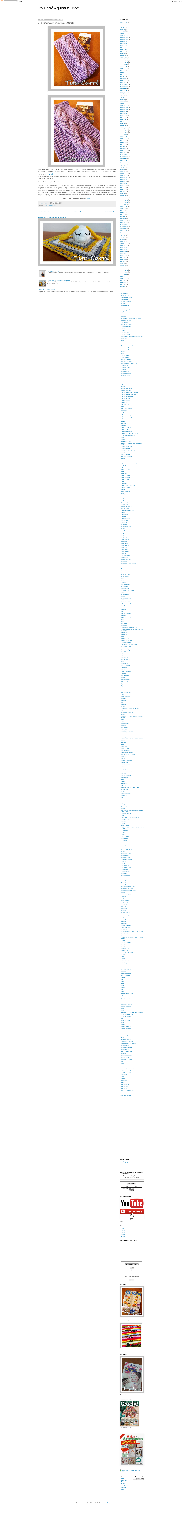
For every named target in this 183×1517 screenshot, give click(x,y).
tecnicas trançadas (126, 1028)
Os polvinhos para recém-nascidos (130, 817)
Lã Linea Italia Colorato (127, 712)
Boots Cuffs (124, 377)
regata (122, 935)
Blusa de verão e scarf (127, 346)
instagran (123, 704)
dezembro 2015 (124, 107)
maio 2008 (122, 284)
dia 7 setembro (125, 534)
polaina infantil (125, 855)
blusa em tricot (125, 350)
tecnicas (123, 1022)
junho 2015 (123, 119)
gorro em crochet (125, 665)
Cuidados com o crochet (127, 510)
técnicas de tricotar (126, 1026)
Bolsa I (123, 1234)
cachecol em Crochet (126, 388)
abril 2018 (122, 53)
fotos (122, 636)
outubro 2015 (123, 111)
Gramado (123, 673)
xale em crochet (125, 1084)
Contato (123, 1484)
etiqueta (123, 605)
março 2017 (123, 78)
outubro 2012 (123, 181)
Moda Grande (124, 789)
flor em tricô (124, 634)
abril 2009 (122, 263)
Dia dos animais (125, 555)
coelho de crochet (125, 466)
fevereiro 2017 (123, 80)
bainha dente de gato (126, 326)
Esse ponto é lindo (126, 598)
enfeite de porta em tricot (127, 590)
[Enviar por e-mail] (54, 203)
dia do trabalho (125, 551)
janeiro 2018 (123, 59)
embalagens (124, 586)
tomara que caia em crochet (128, 1043)
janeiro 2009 (123, 269)
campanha (124, 412)
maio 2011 (122, 214)
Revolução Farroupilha (127, 952)
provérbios (124, 908)
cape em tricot (124, 420)
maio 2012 (122, 191)
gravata (123, 677)
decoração (124, 524)
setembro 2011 (123, 206)
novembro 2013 (124, 156)
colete (122, 471)
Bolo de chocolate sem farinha (129, 363)
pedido (123, 834)
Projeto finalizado (125, 900)
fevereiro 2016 (123, 103)
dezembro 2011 (124, 201)
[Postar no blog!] (56, 203)
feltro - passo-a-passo (126, 617)
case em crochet (125, 448)
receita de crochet (125, 920)
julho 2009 (122, 257)
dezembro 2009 (124, 247)
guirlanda (123, 685)
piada (122, 842)
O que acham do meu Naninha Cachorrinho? (52, 217)
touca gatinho (124, 1053)
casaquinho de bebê (126, 446)
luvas (122, 735)
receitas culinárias (126, 925)
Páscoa (123, 823)
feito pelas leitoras (126, 613)
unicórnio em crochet (126, 1071)
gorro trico (123, 669)
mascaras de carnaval (127, 752)
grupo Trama (124, 681)
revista (123, 946)
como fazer (124, 483)
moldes (123, 791)
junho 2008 (123, 282)
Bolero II (123, 1232)
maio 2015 (122, 121)
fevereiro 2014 (123, 150)
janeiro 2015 (123, 129)
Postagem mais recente (44, 211)
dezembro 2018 (124, 37)
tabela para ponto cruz (127, 1014)
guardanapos (124, 683)
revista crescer (125, 948)
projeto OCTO (124, 902)
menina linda (124, 770)
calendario (124, 410)
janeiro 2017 (123, 82)
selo (122, 989)
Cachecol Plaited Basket (127, 396)
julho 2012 (122, 187)
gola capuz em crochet (127, 654)
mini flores (123, 785)
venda (122, 1076)
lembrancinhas (125, 723)
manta (122, 744)
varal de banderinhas (126, 1073)
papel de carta (125, 819)
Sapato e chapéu (125, 975)
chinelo (123, 458)
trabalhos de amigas (126, 1055)
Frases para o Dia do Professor (129, 644)
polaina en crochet (126, 853)
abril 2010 (122, 240)
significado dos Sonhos (127, 995)
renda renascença (126, 942)
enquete (123, 592)
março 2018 (123, 55)
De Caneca (124, 522)
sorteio (123, 1003)
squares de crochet (126, 1006)
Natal (122, 801)
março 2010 (123, 241)
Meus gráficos (124, 777)
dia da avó (124, 536)
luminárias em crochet (127, 731)
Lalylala (123, 714)
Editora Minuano (125, 584)
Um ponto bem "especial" (127, 1069)
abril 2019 (122, 30)
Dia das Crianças (125, 539)
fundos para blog (125, 650)
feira (122, 611)
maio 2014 (122, 144)
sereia (122, 991)
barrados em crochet (126, 334)
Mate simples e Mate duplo (128, 754)
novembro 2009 (124, 249)
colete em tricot (125, 479)
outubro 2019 (123, 24)
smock (122, 1001)
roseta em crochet (125, 960)
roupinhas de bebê (126, 969)
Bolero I (123, 1230)
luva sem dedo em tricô (127, 733)
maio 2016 (122, 98)
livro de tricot (124, 727)
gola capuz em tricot (126, 656)
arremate (123, 316)
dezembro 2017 (124, 61)
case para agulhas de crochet (128, 450)
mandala (123, 742)
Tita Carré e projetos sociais (128, 1038)
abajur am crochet (125, 295)
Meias (122, 766)
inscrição (123, 702)
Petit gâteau (124, 840)
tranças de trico (125, 1057)
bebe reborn (124, 338)
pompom (123, 861)
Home (122, 1478)
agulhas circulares (126, 301)
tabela (122, 1010)
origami (123, 815)
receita (123, 918)
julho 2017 (122, 70)
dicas (122, 565)
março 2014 (123, 148)
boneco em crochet (126, 373)
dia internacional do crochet (128, 563)
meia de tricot (124, 762)
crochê (123, 495)
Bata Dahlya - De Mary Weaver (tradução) (132, 336)
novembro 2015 (124, 109)
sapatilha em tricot (126, 973)
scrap (122, 985)
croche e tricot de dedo (127, 497)
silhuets (123, 997)
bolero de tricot (125, 357)
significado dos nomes (127, 993)
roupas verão (124, 968)
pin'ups (123, 844)
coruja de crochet (125, 491)
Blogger (109, 1503)
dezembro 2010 (124, 224)
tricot (122, 1063)
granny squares (125, 675)
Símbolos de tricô (125, 999)
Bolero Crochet (125, 355)
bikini (122, 340)
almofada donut (125, 305)
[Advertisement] (132, 1127)
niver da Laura (125, 805)
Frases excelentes (126, 642)
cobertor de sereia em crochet (129, 464)
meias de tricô (124, 768)
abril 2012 (122, 193)
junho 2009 (123, 259)
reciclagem (124, 929)
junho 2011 (123, 212)
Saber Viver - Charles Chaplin (47, 289)
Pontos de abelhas (126, 877)
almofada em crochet (126, 307)
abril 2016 (122, 100)
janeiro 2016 (123, 105)
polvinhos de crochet (126, 859)
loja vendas (53, 205)
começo (123, 481)
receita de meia (125, 921)
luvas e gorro (124, 737)
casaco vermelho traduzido (128, 435)
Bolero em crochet (126, 359)
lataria (122, 719)
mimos (123, 781)
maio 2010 (122, 238)
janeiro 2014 (123, 152)
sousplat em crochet (126, 1004)
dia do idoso (124, 549)
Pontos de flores (125, 883)
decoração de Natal (126, 526)
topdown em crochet (126, 1047)
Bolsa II (123, 1236)
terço (122, 1030)
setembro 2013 (124, 160)
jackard (123, 706)
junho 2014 (123, 142)
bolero (122, 353)
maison (123, 740)
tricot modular (124, 1065)
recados (123, 914)
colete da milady (125, 475)
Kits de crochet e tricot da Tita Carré (130, 708)
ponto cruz (124, 873)
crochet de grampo (126, 501)
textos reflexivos (125, 1036)
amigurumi (124, 311)
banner (123, 328)
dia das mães (124, 541)
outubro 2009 (123, 251)
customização (124, 520)
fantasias (123, 609)
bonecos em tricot (125, 375)
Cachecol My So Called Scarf (128, 394)
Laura (122, 721)
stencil (122, 1008)
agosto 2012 (123, 185)
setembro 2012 (124, 183)
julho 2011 (122, 210)
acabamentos (124, 299)
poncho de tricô (125, 865)
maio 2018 (122, 51)
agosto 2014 (123, 138)
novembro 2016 (124, 86)
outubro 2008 (123, 275)
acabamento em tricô (126, 297)
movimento (124, 795)
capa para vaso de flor (127, 418)
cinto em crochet (125, 460)
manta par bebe (125, 748)
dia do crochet (124, 547)
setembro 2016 (124, 90)
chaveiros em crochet (126, 456)
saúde (122, 981)
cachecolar (124, 402)
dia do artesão (125, 545)
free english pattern (126, 648)
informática (124, 700)
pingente (123, 848)
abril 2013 (122, 170)
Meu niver (123, 773)
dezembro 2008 (124, 271)
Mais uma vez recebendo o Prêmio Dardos (132, 738)
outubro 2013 (123, 158)
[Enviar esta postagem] (51, 203)
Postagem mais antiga (109, 211)
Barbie (123, 330)
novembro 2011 (124, 203)
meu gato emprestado (126, 772)
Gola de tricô (48, 205)
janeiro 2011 (123, 222)
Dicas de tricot (124, 569)
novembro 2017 (124, 63)
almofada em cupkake (127, 309)
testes (122, 1032)
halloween (124, 687)
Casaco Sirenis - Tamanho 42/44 (129, 433)
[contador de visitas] (132, 1268)
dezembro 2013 (124, 154)
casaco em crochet (126, 427)
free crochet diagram (126, 646)
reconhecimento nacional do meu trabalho (132, 931)
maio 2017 (122, 74)
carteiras (123, 425)
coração (123, 489)
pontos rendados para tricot (128, 886)
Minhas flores (124, 783)
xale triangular (125, 1088)
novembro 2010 (124, 226)
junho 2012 (123, 189)
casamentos (124, 439)
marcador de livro (125, 750)
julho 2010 (122, 234)
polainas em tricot (125, 857)
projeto (123, 898)
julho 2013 (122, 164)
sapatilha (123, 971)
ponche (123, 863)
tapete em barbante (126, 1016)
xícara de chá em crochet (127, 1090)
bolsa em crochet (125, 367)
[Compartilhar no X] (58, 203)
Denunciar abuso (125, 1095)
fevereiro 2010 (123, 243)
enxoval (123, 596)
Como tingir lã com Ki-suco (128, 485)
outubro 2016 (123, 88)
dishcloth (123, 573)
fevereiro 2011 (123, 220)
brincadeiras (124, 383)
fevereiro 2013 (123, 173)
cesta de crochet (125, 454)
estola (122, 600)
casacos (123, 437)
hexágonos (124, 691)
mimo (122, 779)
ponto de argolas (125, 875)
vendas (123, 1078)
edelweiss (123, 582)
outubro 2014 (123, 135)
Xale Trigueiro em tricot (53, 271)
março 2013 (123, 171)
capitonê (123, 421)
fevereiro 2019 (123, 33)
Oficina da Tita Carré (126, 813)
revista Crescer (125, 950)
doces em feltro (125, 576)
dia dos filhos (124, 557)
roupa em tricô (125, 964)
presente (123, 896)
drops (122, 580)
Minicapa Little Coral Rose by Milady (130, 787)
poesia (123, 851)
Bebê (122, 1228)
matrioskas (124, 756)
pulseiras (123, 910)
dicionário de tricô (125, 571)
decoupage (124, 530)
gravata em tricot (125, 679)
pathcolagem (124, 830)
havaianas (124, 689)
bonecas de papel (125, 371)
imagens (123, 698)
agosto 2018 (123, 45)
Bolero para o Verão (126, 361)
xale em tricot (124, 1086)
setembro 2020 (124, 22)
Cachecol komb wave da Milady (129, 392)
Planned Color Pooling (127, 850)
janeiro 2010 (123, 245)
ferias (122, 619)
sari (122, 979)
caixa (122, 406)
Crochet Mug (124, 504)
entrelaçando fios (125, 594)
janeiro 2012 (123, 199)
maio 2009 (122, 261)
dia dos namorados (126, 559)
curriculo (123, 516)
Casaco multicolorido (126, 431)
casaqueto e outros (126, 441)
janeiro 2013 (123, 175)
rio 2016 (123, 954)
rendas (123, 944)
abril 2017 (122, 76)
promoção (123, 906)
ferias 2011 (124, 623)
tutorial (123, 1067)
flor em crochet (125, 632)
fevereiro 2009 (123, 267)
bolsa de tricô (124, 365)
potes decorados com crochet (128, 890)
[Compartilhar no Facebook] (60, 203)
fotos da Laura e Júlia (126, 640)
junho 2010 (123, 236)
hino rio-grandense (126, 692)
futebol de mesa (125, 652)
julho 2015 (122, 117)
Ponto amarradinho (126, 871)
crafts (122, 493)
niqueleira (123, 803)
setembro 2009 (124, 253)
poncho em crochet (126, 867)
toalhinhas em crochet (127, 1041)
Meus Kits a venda (124, 1488)
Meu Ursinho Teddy (126, 775)
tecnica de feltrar (125, 1020)
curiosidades (124, 514)
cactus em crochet (125, 404)
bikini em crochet (125, 342)
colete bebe (124, 473)
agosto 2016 (123, 92)
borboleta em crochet (126, 379)
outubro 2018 (123, 41)
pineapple (123, 846)
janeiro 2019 (123, 35)
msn (122, 797)
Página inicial (77, 211)
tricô (122, 1061)
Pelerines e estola (125, 836)
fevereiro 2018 (123, 57)
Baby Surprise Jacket (126, 324)
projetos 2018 (124, 904)
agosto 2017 (123, 68)
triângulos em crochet (126, 1059)
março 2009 (123, 265)
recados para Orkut (126, 916)
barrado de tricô (125, 332)
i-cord (122, 694)
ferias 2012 (124, 625)
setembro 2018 (124, 43)
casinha (123, 452)
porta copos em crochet (127, 888)
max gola (123, 758)
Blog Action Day (125, 344)
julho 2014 (122, 140)
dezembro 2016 (124, 84)
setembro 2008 (124, 276)
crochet (123, 499)
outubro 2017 (123, 65)
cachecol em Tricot (126, 390)
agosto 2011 (123, 208)
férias (122, 621)
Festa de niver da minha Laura (129, 627)
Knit (122, 710)
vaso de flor (124, 1074)
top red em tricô (125, 1045)
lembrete (123, 725)
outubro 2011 (123, 205)
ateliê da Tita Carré (126, 320)
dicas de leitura (125, 567)
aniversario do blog (126, 313)
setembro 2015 (124, 113)
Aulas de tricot (124, 322)
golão (122, 661)
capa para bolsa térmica (127, 416)
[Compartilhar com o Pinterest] (61, 203)
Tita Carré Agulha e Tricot (58, 8)
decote (123, 528)
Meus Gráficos (125, 1485)
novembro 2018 (124, 39)
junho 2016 (123, 96)
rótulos (123, 962)
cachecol (123, 386)
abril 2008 (122, 286)
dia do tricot (124, 553)
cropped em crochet (126, 506)
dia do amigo (124, 543)
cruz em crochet (125, 508)
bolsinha (123, 369)
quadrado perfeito (125, 912)
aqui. (50, 174)
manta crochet (124, 746)
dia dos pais (124, 561)
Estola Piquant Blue (126, 602)
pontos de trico (125, 885)
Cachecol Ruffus (125, 398)
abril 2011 (122, 216)
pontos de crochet (125, 881)
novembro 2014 (124, 133)
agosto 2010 (123, 232)
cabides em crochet (126, 385)
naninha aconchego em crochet (129, 799)
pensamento (124, 838)
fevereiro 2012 (123, 197)
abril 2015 (122, 123)
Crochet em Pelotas (126, 503)
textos (122, 1034)
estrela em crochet (126, 604)
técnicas (123, 1024)
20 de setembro (125, 293)
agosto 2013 (123, 162)
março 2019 (123, 32)
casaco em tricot (125, 429)
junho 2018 (123, 49)
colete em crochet (125, 477)
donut (122, 578)
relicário (123, 940)
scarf (122, 983)
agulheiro (123, 303)
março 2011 (123, 218)
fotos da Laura (125, 638)
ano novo (123, 315)
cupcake (123, 512)
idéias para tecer (125, 696)
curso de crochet (125, 518)
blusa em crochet (125, 348)
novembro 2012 (124, 179)
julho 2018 (122, 47)
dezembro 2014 (124, 131)
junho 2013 (123, 166)
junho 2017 (123, 72)
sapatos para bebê (126, 977)
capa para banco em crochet (128, 414)
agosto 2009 (123, 255)
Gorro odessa (124, 667)
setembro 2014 (124, 136)
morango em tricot (125, 793)
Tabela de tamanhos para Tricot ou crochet (132, 1012)
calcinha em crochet (126, 408)
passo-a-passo (125, 825)
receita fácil (124, 923)
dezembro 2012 (124, 177)
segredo (123, 987)
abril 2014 (122, 146)
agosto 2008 (123, 278)
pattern (123, 832)
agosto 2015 (123, 115)
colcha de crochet (125, 469)
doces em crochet (125, 574)
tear (122, 1018)
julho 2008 (122, 280)
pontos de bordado (126, 879)
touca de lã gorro (125, 1049)
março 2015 (123, 125)
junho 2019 (123, 26)
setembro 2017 (124, 66)
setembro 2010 (124, 230)
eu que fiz (123, 607)
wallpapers (124, 1080)
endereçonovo (125, 588)
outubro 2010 (123, 228)
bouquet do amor (125, 381)
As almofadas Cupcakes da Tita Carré (131, 318)
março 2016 (123, 101)
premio (123, 892)
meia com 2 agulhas (126, 760)
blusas (123, 351)
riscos (122, 956)
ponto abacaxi (124, 869)
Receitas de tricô (125, 927)
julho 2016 (122, 94)
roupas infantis (125, 966)
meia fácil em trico (125, 764)
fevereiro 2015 (123, 127)
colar (122, 468)
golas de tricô (124, 663)
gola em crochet (125, 659)
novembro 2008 (124, 273)
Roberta (123, 958)
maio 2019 (122, 28)
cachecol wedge (125, 400)
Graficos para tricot (126, 671)
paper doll (123, 821)
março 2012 (123, 195)
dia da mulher (124, 538)
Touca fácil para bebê (126, 1051)
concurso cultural (125, 487)
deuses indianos (125, 532)
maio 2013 (122, 168)
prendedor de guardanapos (128, 894)
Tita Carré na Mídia (126, 1039)
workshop (123, 1082)
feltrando (123, 615)
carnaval (123, 423)
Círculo (123, 462)
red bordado (124, 933)
